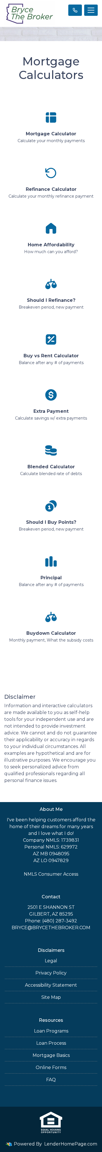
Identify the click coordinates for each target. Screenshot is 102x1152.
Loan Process (51, 1043)
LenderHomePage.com (70, 1144)
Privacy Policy (51, 973)
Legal (51, 960)
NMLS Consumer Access (51, 874)
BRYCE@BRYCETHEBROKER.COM (51, 927)
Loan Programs (51, 1031)
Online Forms (51, 1067)
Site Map (51, 997)
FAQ (51, 1079)
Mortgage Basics (51, 1055)
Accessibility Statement (51, 985)
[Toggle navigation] (91, 10)
